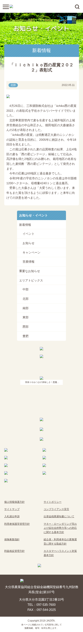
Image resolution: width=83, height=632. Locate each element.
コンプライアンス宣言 (56, 509)
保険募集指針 (12, 539)
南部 (26, 308)
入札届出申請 (12, 516)
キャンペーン (31, 252)
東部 (26, 317)
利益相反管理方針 (14, 550)
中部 (26, 289)
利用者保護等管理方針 (17, 523)
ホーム (7, 16)
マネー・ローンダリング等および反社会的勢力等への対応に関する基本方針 (60, 528)
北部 (26, 298)
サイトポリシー (53, 501)
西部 (26, 326)
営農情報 (28, 261)
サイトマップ (12, 509)
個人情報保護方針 (14, 501)
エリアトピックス (31, 280)
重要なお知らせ (29, 271)
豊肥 (26, 336)
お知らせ (28, 243)
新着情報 (41, 16)
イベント (28, 233)
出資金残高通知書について (59, 516)
